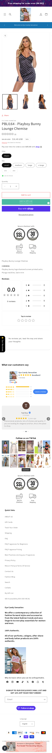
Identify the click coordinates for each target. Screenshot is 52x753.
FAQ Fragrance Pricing (13, 549)
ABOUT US (9, 517)
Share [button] (6, 115)
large (30, 165)
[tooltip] (48, 203)
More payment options (26, 214)
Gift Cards (9, 522)
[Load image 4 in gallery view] (41, 101)
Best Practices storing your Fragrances (20, 555)
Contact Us (9, 571)
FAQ (6, 538)
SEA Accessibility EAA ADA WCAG (17, 599)
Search (7, 582)
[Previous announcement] (4, 25)
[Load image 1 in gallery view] (9, 101)
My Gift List (9, 593)
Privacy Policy (10, 560)
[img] (7, 134)
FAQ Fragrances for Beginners (16, 544)
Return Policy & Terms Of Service (17, 566)
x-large (41, 165)
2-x (15, 170)
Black (6, 156)
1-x (6, 170)
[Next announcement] (47, 25)
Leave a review (40, 392)
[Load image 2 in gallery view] (26, 101)
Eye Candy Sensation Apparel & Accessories (21, 741)
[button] (4, 14)
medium (18, 165)
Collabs (8, 588)
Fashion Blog (10, 577)
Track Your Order (11, 527)
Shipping (4, 142)
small (6, 165)
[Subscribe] (44, 699)
